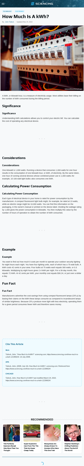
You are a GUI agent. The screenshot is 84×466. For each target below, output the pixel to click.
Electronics (19, 11)
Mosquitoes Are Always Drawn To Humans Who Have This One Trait (51, 447)
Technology (7, 11)
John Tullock (9, 22)
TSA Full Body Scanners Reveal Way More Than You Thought (11, 447)
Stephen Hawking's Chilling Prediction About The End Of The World (72, 447)
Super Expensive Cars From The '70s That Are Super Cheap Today (31, 447)
